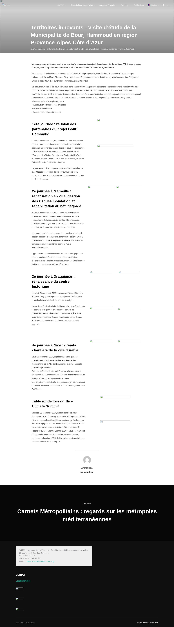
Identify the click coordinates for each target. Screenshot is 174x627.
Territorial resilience (108, 49)
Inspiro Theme (142, 622)
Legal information (23, 581)
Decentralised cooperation (82, 5)
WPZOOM (154, 622)
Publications (139, 5)
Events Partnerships (58, 49)
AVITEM (61, 5)
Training (124, 5)
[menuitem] (153, 5)
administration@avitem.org (40, 562)
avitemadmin (39, 49)
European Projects (107, 5)
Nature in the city (76, 49)
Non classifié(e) (92, 49)
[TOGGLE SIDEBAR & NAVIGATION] (169, 5)
